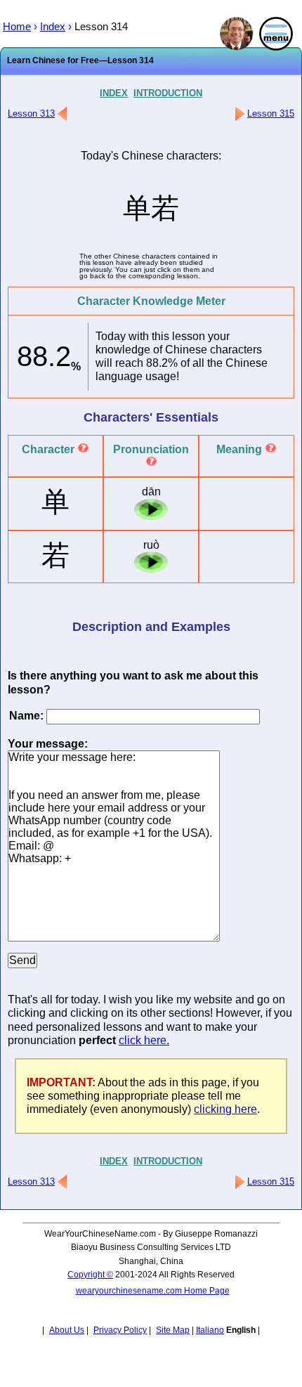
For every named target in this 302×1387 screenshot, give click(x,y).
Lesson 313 (31, 113)
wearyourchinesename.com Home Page (153, 1291)
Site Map (173, 1330)
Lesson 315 (270, 113)
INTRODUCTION (167, 93)
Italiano (210, 1330)
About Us (66, 1330)
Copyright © (90, 1274)
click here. (144, 1040)
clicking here (225, 1109)
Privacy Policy (120, 1330)
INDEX (114, 93)
